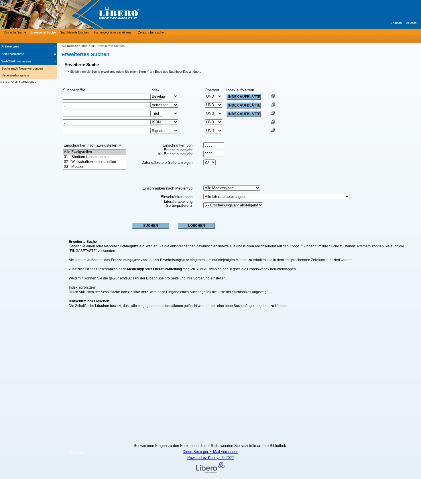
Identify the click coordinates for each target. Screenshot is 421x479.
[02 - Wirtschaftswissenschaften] (94, 161)
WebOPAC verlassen (16, 61)
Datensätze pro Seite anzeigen (166, 162)
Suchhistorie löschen (74, 32)
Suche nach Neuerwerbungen (22, 68)
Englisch (396, 22)
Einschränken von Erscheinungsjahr (177, 147)
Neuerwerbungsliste (15, 75)
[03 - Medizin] (94, 166)
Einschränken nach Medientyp (167, 188)
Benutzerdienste (12, 54)
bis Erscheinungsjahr (175, 154)
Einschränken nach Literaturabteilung (176, 199)
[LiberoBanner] (86, 14)
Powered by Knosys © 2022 (210, 458)
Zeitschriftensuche (151, 32)
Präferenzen (10, 46)
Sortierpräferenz (179, 205)
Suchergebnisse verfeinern (112, 32)
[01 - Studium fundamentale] (94, 157)
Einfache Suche (15, 32)
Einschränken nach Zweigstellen (90, 145)
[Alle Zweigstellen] (94, 152)
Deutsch (411, 22)
